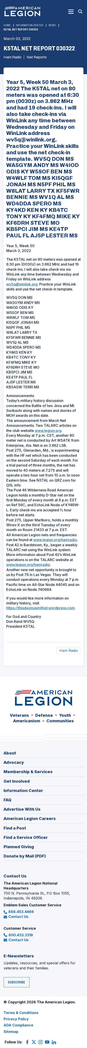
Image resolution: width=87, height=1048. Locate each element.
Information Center (29, 25)
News (52, 25)
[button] (71, 12)
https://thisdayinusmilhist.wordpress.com (40, 608)
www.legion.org (48, 430)
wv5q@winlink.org (21, 284)
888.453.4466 (21, 911)
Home (7, 25)
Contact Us (18, 916)
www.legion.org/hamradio (55, 540)
